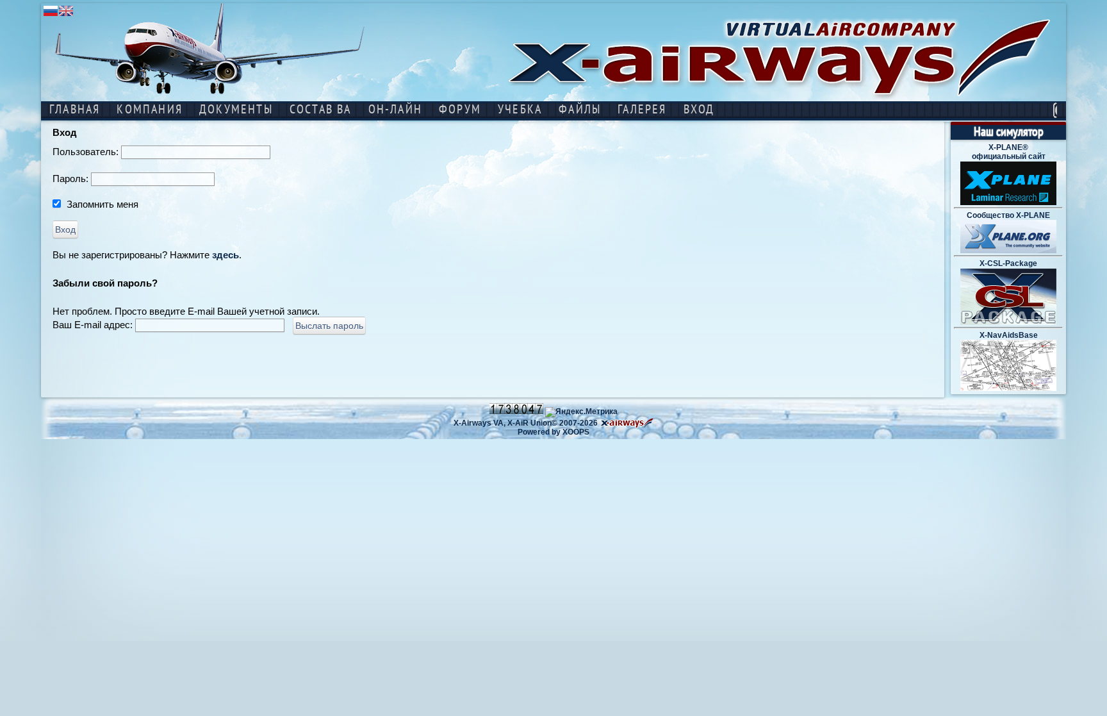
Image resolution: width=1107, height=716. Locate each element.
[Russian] (50, 15)
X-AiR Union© (532, 423)
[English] (66, 15)
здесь (225, 254)
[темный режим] (1055, 110)
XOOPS (575, 432)
